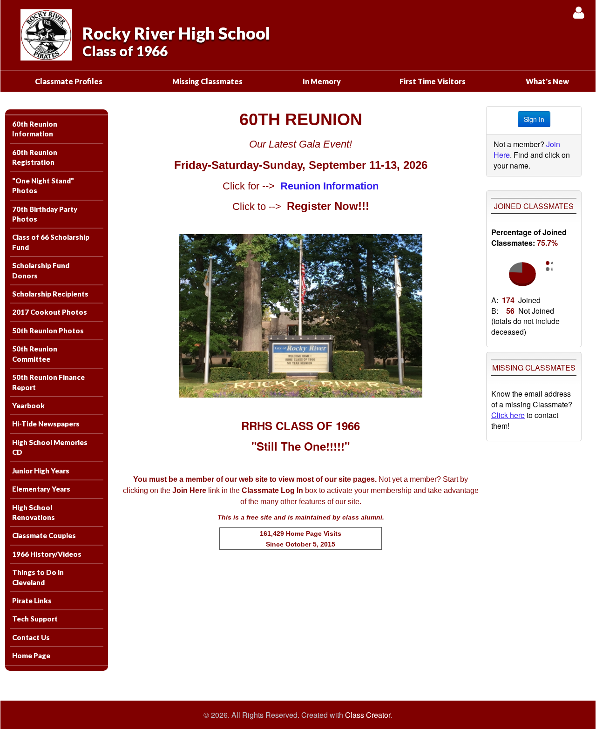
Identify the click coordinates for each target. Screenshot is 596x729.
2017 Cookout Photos (49, 312)
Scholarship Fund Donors (40, 270)
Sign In (534, 119)
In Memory (322, 81)
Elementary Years (41, 489)
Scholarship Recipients (50, 294)
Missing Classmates (207, 81)
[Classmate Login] (578, 12)
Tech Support (35, 618)
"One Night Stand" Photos (43, 185)
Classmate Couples (44, 535)
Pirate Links (32, 600)
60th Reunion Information (34, 129)
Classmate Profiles (68, 81)
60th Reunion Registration (34, 157)
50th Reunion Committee (34, 353)
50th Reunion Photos (48, 330)
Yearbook (28, 405)
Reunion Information (329, 186)
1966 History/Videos (46, 554)
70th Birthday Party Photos (44, 214)
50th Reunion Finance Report (48, 382)
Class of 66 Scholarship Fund (50, 242)
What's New (547, 81)
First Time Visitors (433, 81)
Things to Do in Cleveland (38, 577)
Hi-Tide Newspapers (46, 423)
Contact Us (31, 637)
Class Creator (368, 715)
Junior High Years (40, 470)
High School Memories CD (50, 447)
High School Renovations (33, 512)
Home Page (31, 655)
